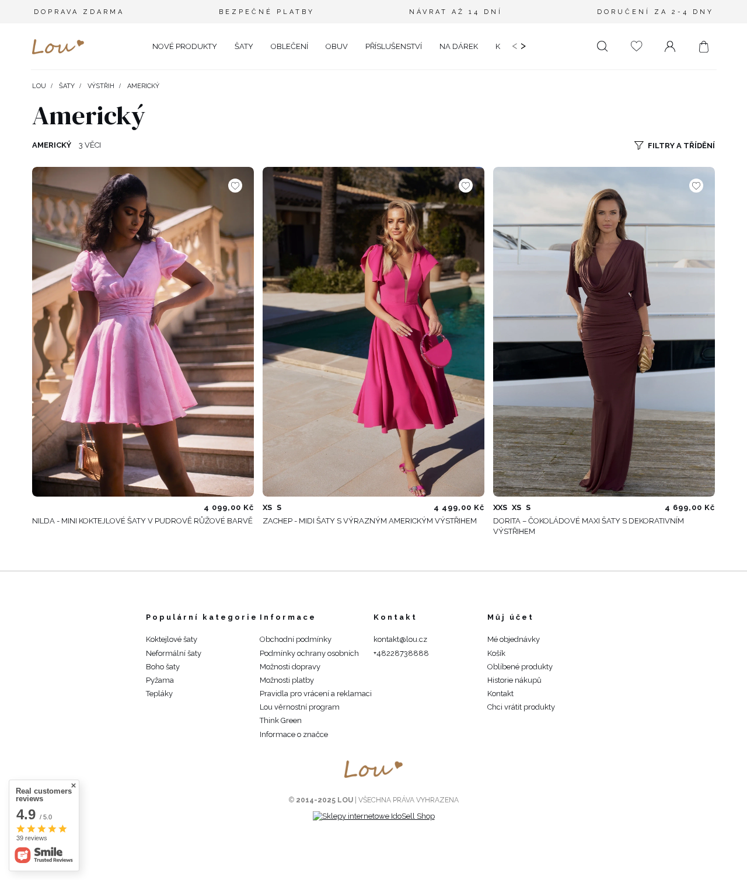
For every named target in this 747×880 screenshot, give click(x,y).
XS (267, 507)
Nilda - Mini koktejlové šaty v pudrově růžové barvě (142, 520)
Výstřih (101, 86)
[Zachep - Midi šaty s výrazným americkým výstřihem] (373, 332)
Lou (39, 86)
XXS (500, 507)
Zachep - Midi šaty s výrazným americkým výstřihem (370, 520)
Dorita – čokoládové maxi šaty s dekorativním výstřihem (588, 526)
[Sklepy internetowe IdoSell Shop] (374, 816)
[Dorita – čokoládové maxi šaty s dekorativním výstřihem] (604, 332)
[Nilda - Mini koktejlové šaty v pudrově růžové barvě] (143, 332)
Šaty (67, 86)
